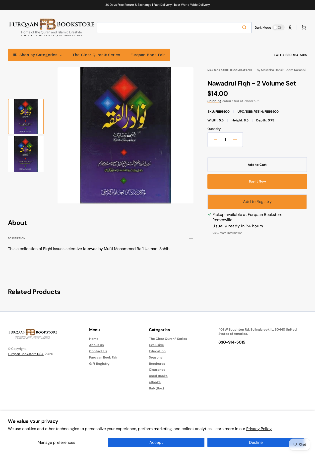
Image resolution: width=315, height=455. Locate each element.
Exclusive (156, 345)
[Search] (245, 27)
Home (93, 339)
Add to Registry (257, 201)
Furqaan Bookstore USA (26, 354)
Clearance (157, 369)
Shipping (214, 101)
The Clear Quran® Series (168, 339)
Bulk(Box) (156, 388)
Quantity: (214, 129)
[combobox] (174, 27)
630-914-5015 (296, 55)
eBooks (155, 382)
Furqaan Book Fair (103, 357)
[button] (290, 27)
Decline (256, 442)
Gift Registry (99, 364)
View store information (227, 233)
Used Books (158, 376)
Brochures (157, 364)
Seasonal (156, 357)
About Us (96, 345)
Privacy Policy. (259, 428)
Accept (156, 442)
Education (157, 351)
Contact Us (98, 351)
